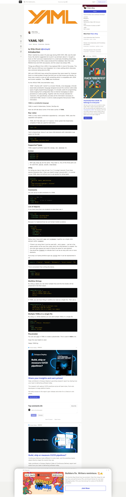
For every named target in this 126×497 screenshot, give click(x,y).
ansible (47, 44)
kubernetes (41, 44)
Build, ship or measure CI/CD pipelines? (47, 455)
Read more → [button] (88, 118)
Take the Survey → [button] (34, 397)
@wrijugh (45, 49)
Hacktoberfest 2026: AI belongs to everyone (93, 102)
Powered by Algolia (62, 1)
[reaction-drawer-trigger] (21, 37)
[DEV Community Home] (20, 2)
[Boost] (21, 51)
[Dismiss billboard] (108, 470)
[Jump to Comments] (21, 42)
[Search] (24, 2)
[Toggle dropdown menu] (76, 348)
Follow (95, 11)
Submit (33, 415)
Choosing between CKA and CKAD (92, 50)
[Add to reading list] (21, 47)
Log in (93, 2)
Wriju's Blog (35, 32)
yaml (30, 44)
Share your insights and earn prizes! (45, 378)
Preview (41, 415)
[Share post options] (21, 56)
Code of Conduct (48, 419)
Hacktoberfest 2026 (89, 109)
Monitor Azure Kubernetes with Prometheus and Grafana (94, 44)
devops (35, 44)
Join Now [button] (86, 488)
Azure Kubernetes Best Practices (91, 38)
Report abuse (57, 419)
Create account (102, 2)
